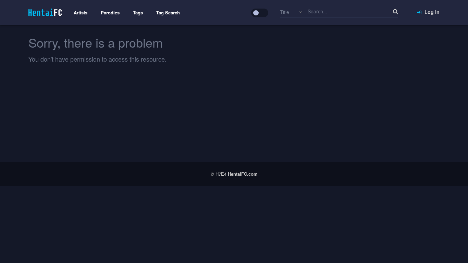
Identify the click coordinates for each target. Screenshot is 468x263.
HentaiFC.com (243, 174)
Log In (431, 12)
